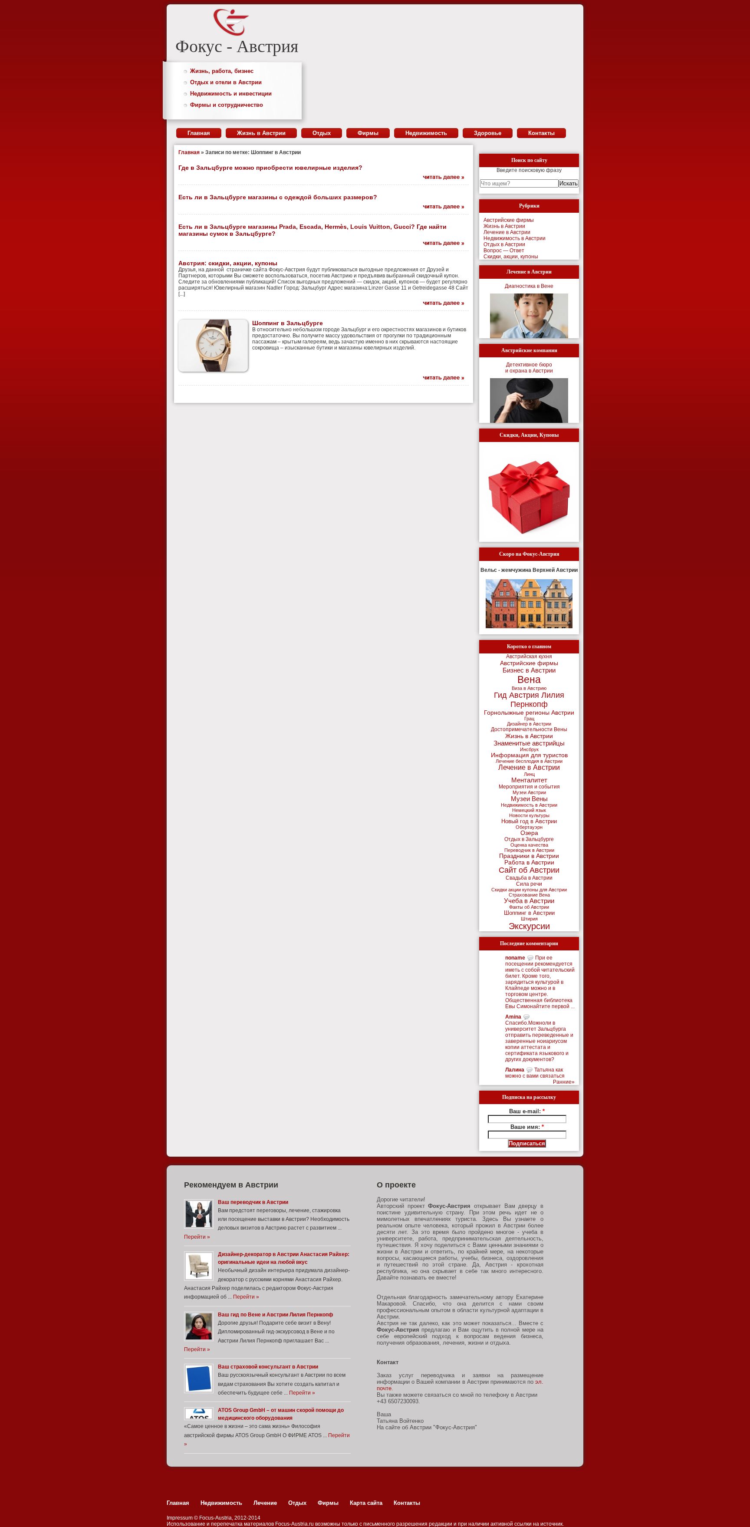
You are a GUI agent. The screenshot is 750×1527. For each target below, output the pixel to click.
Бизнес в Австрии (529, 670)
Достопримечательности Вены (529, 729)
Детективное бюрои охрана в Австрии (529, 368)
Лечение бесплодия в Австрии (529, 761)
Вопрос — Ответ (504, 250)
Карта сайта (366, 1503)
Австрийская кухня (529, 656)
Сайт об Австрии (529, 870)
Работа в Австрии (529, 862)
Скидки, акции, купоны (511, 257)
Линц (529, 774)
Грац (529, 718)
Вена (529, 679)
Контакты (541, 133)
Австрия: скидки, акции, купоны (227, 263)
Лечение (265, 1503)
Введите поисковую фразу (529, 170)
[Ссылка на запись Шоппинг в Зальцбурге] (440, 377)
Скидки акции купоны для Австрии (529, 889)
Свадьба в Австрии (529, 878)
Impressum (180, 1518)
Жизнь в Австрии (261, 133)
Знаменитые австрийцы (529, 743)
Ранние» (564, 1082)
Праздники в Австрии (529, 856)
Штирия (529, 918)
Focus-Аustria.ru (294, 1524)
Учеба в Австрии (529, 900)
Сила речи (529, 884)
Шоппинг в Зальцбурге (287, 323)
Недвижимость (426, 133)
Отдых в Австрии (504, 244)
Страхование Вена (529, 894)
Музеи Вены (529, 798)
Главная (199, 133)
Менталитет (529, 780)
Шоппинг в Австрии (529, 913)
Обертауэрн (529, 827)
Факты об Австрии (529, 907)
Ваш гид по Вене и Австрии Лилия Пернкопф (275, 1315)
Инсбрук (529, 749)
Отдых (321, 133)
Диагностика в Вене (529, 286)
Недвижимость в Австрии (515, 238)
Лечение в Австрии (507, 232)
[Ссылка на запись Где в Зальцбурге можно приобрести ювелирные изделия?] (440, 177)
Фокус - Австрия (236, 46)
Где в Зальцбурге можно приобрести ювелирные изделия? (270, 167)
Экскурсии (529, 926)
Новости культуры (529, 815)
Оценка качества (529, 845)
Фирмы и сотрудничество (226, 105)
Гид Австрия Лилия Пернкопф (529, 700)
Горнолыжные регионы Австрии (529, 712)
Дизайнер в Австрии (529, 723)
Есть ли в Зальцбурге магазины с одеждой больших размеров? (277, 197)
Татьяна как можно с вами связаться (535, 1073)
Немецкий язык (529, 810)
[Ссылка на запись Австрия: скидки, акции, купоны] (440, 303)
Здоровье (487, 133)
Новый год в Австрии (529, 821)
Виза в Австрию (529, 688)
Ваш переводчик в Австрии (253, 1202)
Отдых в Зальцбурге (529, 839)
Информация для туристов (529, 755)
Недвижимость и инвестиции (231, 93)
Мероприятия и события (529, 787)
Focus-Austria (215, 1518)
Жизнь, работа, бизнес (221, 71)
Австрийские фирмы (509, 220)
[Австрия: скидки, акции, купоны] (529, 492)
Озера (529, 833)
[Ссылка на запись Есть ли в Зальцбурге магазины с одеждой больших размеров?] (440, 206)
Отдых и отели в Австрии (226, 82)
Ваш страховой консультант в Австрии (268, 1367)
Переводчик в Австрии (529, 850)
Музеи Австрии (529, 792)
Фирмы (368, 133)
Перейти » (197, 1237)
